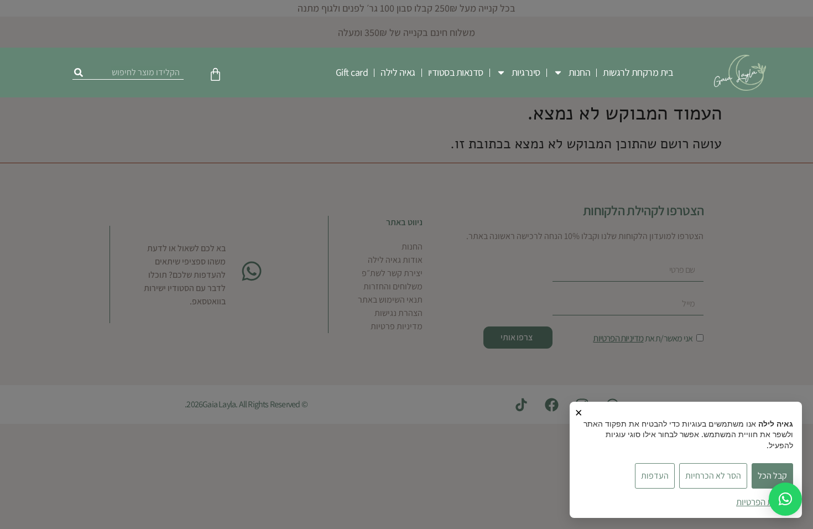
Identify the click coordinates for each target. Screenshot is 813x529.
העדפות (655, 475)
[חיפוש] (78, 72)
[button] (785, 499)
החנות (580, 72)
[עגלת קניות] (215, 74)
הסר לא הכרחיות (713, 475)
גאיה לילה (398, 72)
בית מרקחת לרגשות (638, 72)
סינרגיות (526, 72)
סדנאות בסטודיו (455, 72)
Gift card (352, 72)
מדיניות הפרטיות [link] (764, 502)
